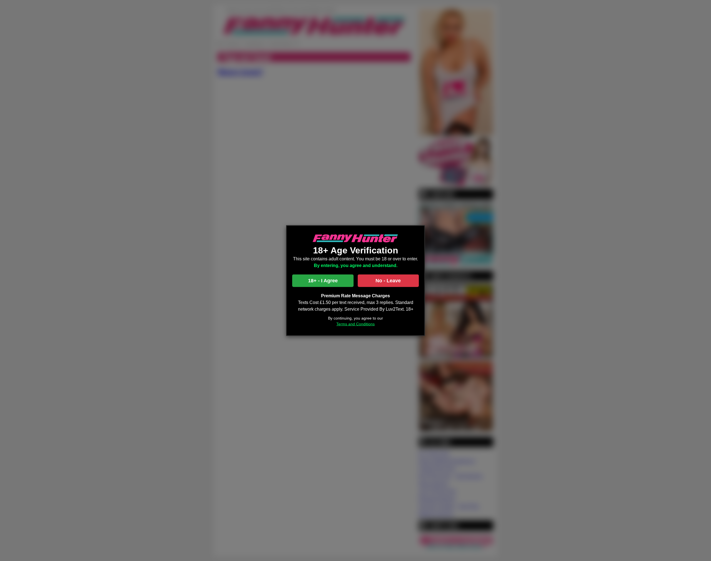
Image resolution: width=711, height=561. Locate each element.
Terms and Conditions (355, 324)
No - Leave (388, 280)
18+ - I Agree (323, 280)
